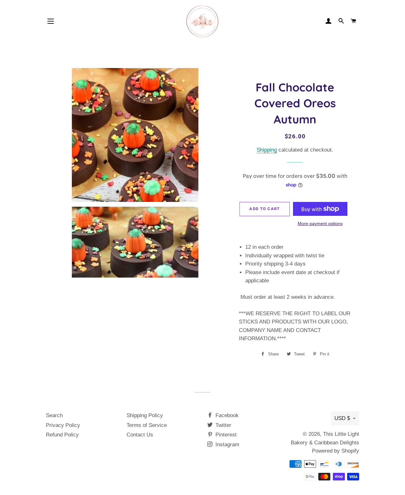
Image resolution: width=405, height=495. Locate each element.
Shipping (267, 150)
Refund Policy (62, 435)
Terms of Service (147, 425)
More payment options (320, 223)
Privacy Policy (63, 425)
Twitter (222, 425)
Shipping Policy (145, 415)
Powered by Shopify (335, 451)
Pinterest (225, 435)
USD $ (342, 418)
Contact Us (140, 435)
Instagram (226, 445)
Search (54, 415)
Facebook (226, 415)
